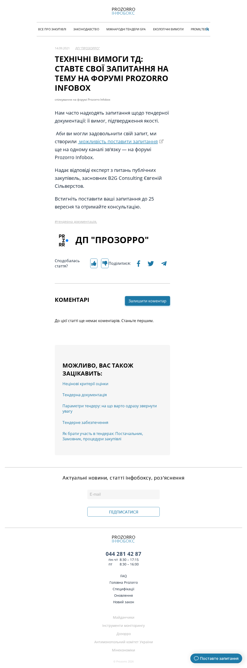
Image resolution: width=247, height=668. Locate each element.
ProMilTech (200, 29)
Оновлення (123, 595)
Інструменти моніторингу (123, 625)
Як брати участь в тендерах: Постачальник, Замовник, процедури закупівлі (102, 436)
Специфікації (123, 589)
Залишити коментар (147, 301)
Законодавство (86, 29)
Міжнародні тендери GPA (126, 29)
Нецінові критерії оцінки (85, 383)
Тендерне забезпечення (85, 422)
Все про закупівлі (52, 29)
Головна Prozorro (124, 582)
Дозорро (124, 633)
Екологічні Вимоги (168, 29)
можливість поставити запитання (118, 141)
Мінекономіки (123, 650)
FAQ (123, 576)
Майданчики (123, 617)
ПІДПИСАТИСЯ (123, 512)
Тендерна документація (84, 394)
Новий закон (123, 602)
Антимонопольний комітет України (123, 642)
